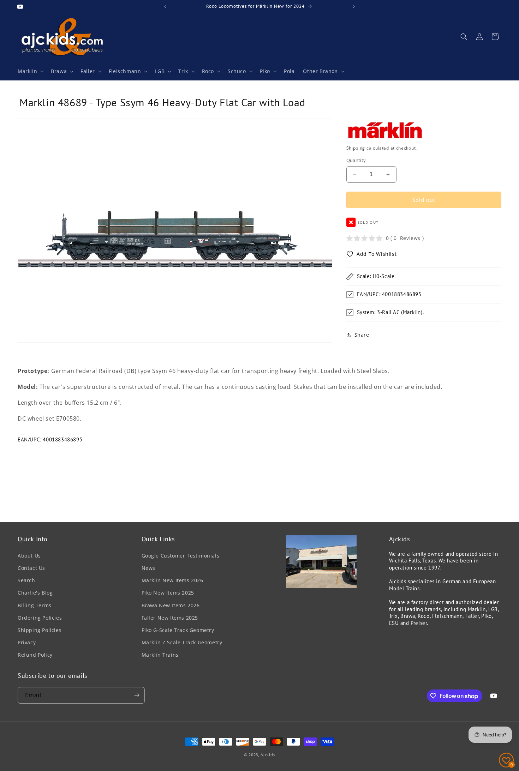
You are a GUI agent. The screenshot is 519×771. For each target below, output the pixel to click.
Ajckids (268, 754)
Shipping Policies (39, 630)
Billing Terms (35, 605)
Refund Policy (35, 654)
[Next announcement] (354, 6)
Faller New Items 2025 (170, 617)
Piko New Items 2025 (168, 592)
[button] (30, 71)
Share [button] (361, 334)
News (148, 568)
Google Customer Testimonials (181, 555)
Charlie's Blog (35, 592)
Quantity (356, 160)
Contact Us (31, 568)
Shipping (355, 148)
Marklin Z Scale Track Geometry (182, 642)
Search (26, 580)
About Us (29, 555)
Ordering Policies (40, 617)
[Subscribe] (136, 695)
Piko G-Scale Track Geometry (178, 630)
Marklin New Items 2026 (172, 580)
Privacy (27, 642)
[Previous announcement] (165, 6)
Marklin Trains (160, 654)
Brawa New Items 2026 (171, 605)
